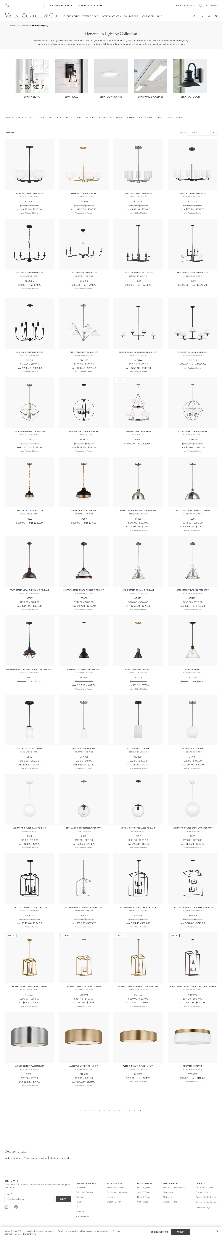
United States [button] (210, 5)
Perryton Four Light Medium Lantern (83, 907)
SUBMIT (63, 1199)
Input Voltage (146, 117)
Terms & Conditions (204, 1187)
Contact (201, 16)
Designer (91, 117)
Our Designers (143, 1187)
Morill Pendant (192, 669)
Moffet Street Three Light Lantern (29, 986)
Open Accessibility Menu (206, 1202)
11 (129, 1110)
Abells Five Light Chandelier (29, 272)
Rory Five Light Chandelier (29, 193)
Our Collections (23, 25)
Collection (105, 117)
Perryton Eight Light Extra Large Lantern (193, 907)
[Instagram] (6, 1207)
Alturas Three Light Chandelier (29, 431)
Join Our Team (143, 1192)
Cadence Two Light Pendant (84, 510)
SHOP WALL (71, 96)
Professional (190, 5)
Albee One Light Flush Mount (29, 1066)
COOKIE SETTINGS (159, 1232)
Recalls (79, 1201)
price (160, 117)
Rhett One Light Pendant (138, 748)
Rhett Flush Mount (192, 1066)
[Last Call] (138, 426)
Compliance (142, 1201)
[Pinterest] (16, 1207)
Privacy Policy (202, 1192)
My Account (168, 1192)
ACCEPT (181, 1232)
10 (124, 1110)
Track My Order (82, 1216)
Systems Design (91, 16)
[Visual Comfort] (33, 16)
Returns (79, 1197)
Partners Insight (170, 1201)
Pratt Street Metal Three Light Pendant (29, 590)
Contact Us (81, 1187)
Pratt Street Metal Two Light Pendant (192, 510)
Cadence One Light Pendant (29, 510)
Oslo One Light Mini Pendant (29, 748)
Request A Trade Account (174, 1187)
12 (135, 1110)
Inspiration (147, 16)
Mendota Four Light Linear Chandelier (138, 352)
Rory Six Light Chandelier (84, 193)
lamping (119, 117)
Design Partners (111, 16)
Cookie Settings (203, 1207)
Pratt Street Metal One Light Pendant (138, 510)
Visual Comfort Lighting (35, 1157)
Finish (51, 117)
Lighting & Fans (70, 16)
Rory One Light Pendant (192, 748)
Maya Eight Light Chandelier (29, 352)
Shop (178, 5)
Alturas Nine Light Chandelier (193, 431)
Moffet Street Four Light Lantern (84, 986)
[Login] (208, 16)
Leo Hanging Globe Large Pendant (138, 828)
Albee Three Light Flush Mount (138, 1066)
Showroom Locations (116, 1187)
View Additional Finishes (29, 213)
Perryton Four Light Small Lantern (29, 907)
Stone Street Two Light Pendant (193, 590)
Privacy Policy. (29, 1233)
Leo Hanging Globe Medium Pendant (83, 828)
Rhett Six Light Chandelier (193, 193)
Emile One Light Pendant (84, 748)
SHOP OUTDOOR (190, 96)
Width (80, 117)
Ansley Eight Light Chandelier (138, 272)
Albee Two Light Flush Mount (83, 1066)
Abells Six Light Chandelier (84, 272)
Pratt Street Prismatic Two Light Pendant (83, 590)
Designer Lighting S (60, 1157)
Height (70, 117)
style (60, 117)
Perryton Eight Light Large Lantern (138, 907)
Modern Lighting (12, 1157)
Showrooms (194, 16)
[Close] (217, 1231)
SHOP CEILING (32, 96)
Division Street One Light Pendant (84, 669)
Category (39, 117)
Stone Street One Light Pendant (138, 590)
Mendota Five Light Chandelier (192, 352)
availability (24, 117)
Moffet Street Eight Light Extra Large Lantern (192, 986)
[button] (216, 16)
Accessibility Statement (206, 1197)
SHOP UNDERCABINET (150, 96)
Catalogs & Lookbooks (117, 1192)
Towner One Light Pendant (138, 669)
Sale (159, 16)
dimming (131, 117)
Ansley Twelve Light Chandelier (192, 272)
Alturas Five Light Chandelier (83, 431)
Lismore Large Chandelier (138, 431)
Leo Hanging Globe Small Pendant (29, 828)
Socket (169, 117)
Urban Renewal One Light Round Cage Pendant (29, 669)
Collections (131, 16)
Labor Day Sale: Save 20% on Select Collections (75, 5)
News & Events (143, 1197)
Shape (179, 117)
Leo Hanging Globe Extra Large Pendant (192, 828)
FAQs (78, 1206)
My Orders (167, 1197)
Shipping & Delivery (84, 1192)
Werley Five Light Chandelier (84, 352)
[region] (111, 1232)
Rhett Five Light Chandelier (138, 193)
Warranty (80, 1211)
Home (12, 25)
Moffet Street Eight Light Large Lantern (138, 986)
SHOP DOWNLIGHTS (111, 96)
